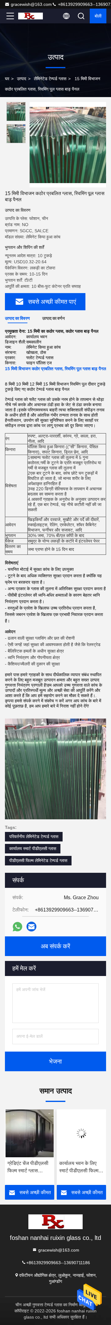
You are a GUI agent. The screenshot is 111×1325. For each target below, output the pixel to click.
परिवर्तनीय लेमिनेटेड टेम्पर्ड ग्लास (33, 836)
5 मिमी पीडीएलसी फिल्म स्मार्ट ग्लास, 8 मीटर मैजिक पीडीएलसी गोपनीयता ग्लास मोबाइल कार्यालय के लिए (80, 1167)
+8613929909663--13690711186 (58, 1262)
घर (7, 78)
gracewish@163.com (31, 4)
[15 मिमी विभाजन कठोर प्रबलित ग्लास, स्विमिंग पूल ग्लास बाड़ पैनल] (68, 144)
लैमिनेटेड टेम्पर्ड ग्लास (50, 78)
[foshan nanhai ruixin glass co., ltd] (30, 16)
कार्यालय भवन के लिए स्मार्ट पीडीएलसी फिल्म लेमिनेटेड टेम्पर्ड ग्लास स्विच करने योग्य (27, 1167)
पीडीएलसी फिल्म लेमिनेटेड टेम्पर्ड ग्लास (38, 860)
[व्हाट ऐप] (17, 926)
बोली (98, 16)
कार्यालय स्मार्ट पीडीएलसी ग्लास (32, 848)
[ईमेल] (31, 927)
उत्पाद (21, 78)
